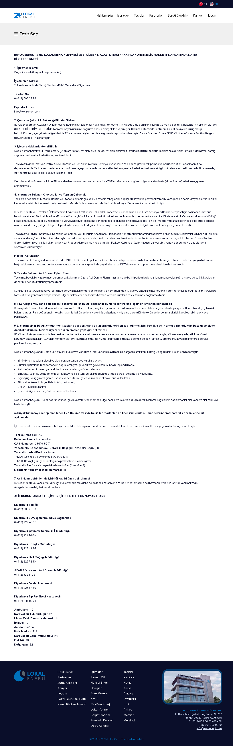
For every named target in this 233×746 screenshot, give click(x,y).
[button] (123, 15)
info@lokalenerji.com (27, 111)
